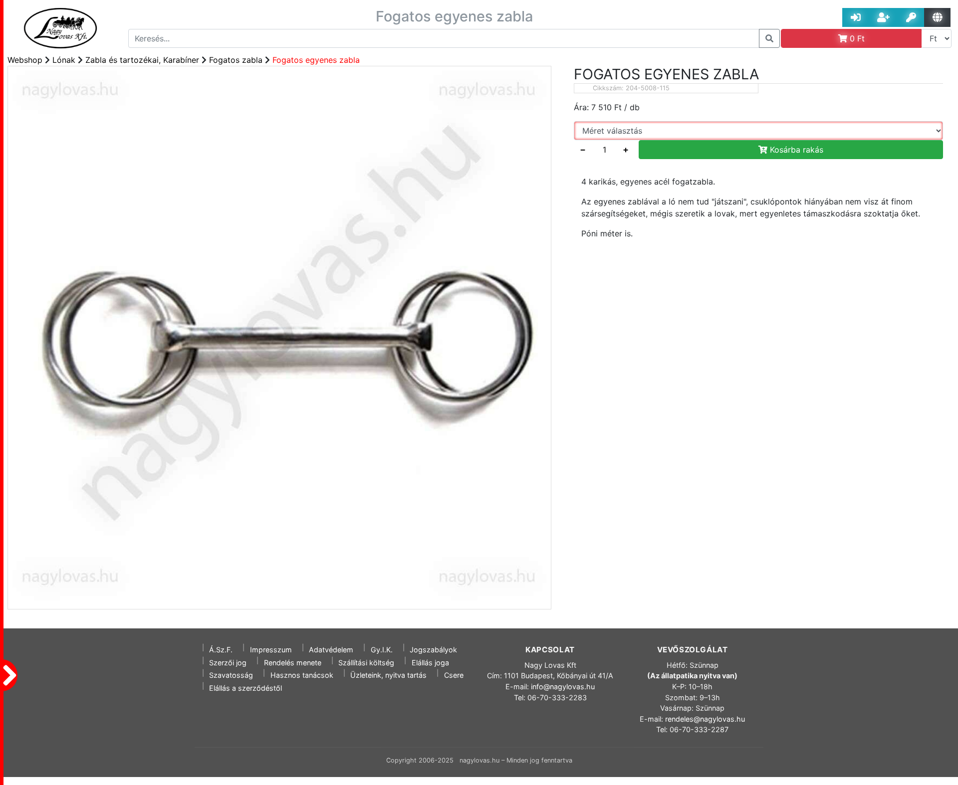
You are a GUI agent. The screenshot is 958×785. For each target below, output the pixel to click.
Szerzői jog (227, 662)
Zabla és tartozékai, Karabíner (142, 60)
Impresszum (271, 649)
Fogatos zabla (235, 60)
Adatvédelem (331, 649)
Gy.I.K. (382, 649)
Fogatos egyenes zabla (316, 60)
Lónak (63, 60)
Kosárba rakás (795, 150)
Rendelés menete (292, 662)
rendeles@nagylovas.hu (705, 719)
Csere (454, 675)
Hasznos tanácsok (301, 675)
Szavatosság (231, 675)
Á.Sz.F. (221, 649)
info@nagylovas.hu (563, 686)
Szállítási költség (366, 662)
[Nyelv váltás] (937, 17)
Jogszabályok (433, 649)
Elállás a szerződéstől (245, 688)
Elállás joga (430, 662)
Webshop (24, 60)
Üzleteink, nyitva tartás (388, 675)
